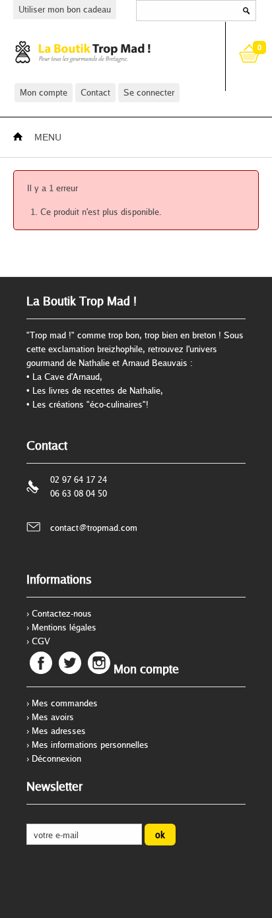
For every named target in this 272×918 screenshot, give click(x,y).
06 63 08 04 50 (78, 493)
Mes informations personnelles (90, 744)
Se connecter (148, 92)
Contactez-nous (62, 613)
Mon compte (43, 92)
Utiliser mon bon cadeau (64, 9)
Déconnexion (56, 758)
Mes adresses (59, 730)
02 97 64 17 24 (78, 479)
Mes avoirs (53, 717)
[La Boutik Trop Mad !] (108, 52)
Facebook (41, 663)
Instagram (99, 663)
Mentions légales (64, 627)
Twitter (70, 663)
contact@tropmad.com (93, 527)
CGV (41, 641)
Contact (95, 92)
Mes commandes (65, 703)
